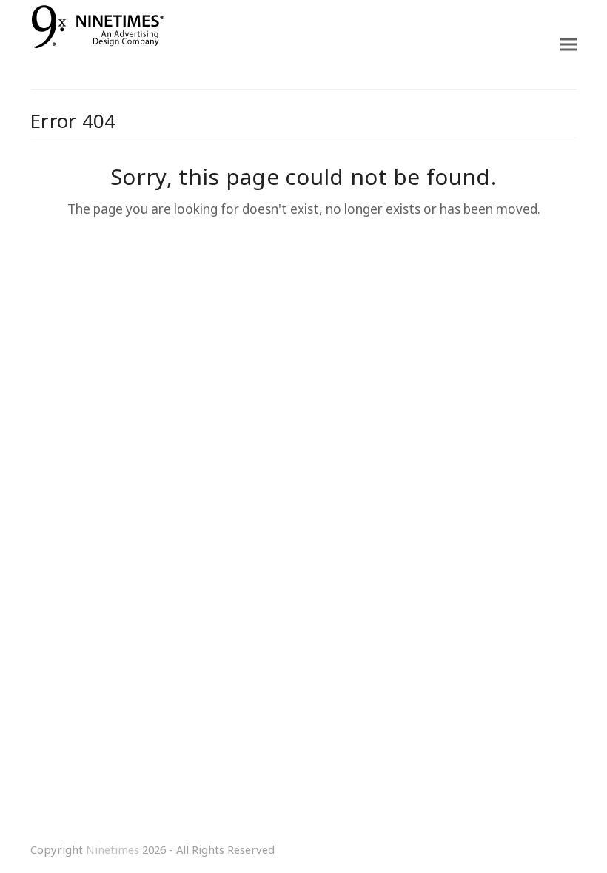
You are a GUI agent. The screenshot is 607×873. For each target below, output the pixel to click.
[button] (568, 44)
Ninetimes (112, 849)
